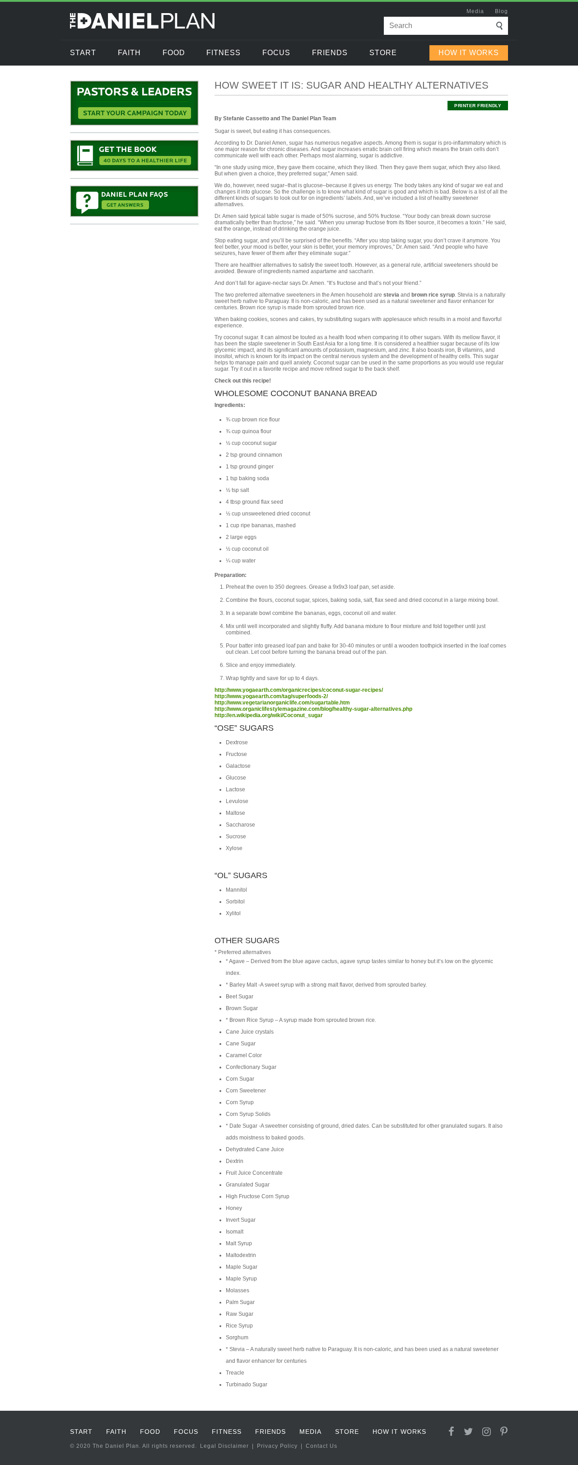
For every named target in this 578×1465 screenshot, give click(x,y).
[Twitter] (468, 1431)
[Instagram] (486, 1431)
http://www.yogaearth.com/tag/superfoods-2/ (271, 696)
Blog (501, 11)
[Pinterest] (504, 1431)
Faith (129, 53)
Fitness (223, 53)
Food (174, 53)
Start (83, 53)
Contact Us (321, 1446)
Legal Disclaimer (224, 1446)
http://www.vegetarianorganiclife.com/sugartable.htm (282, 702)
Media (475, 11)
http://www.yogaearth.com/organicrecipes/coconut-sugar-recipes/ (298, 690)
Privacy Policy (277, 1446)
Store (383, 53)
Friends (330, 53)
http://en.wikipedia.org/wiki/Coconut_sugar (268, 715)
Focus (276, 53)
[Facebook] (451, 1431)
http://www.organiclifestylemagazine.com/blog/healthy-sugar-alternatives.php (313, 709)
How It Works (468, 53)
